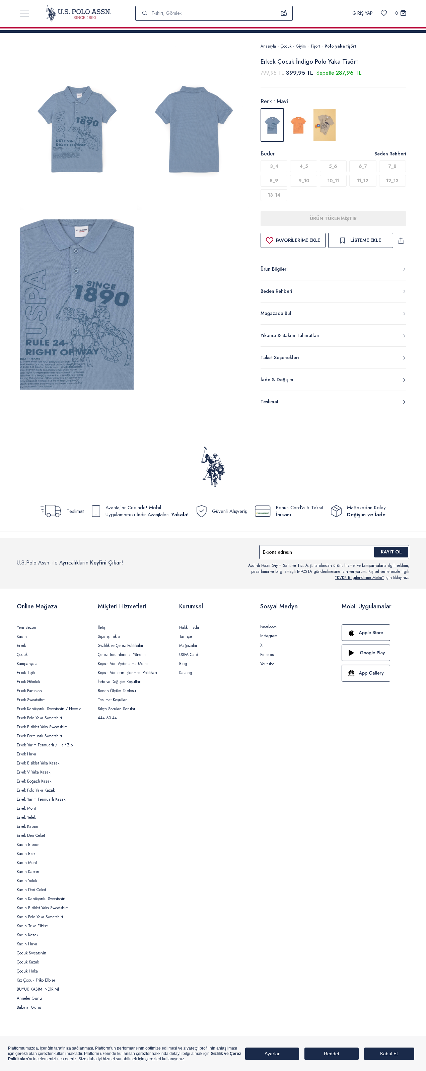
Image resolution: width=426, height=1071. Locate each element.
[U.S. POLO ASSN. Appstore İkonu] (375, 632)
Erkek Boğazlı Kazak (34, 781)
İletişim (104, 627)
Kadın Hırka (27, 944)
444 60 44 (107, 718)
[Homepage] (78, 13)
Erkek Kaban (27, 826)
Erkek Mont (26, 808)
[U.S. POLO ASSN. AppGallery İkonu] (375, 673)
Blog (183, 664)
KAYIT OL (391, 551)
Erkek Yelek (26, 817)
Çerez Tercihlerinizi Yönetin (122, 655)
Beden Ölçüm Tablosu (117, 691)
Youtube (267, 664)
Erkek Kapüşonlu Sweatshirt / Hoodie (49, 709)
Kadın (22, 636)
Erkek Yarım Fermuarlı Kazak (41, 799)
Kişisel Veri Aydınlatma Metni (123, 664)
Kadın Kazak (27, 935)
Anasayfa (268, 46)
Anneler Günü (29, 998)
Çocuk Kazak (28, 962)
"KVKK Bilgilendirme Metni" (359, 578)
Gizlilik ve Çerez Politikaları (121, 646)
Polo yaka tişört (340, 46)
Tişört (315, 46)
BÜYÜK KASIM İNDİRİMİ (38, 989)
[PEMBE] (298, 125)
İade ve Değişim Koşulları (119, 682)
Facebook (268, 626)
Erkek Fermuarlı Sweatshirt (39, 736)
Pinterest (267, 655)
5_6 (333, 166)
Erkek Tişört (27, 673)
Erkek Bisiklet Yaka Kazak (38, 763)
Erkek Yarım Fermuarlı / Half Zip (45, 745)
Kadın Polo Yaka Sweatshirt (40, 917)
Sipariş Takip (109, 636)
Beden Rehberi (390, 153)
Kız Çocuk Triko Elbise (36, 980)
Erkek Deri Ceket (31, 835)
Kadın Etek (26, 854)
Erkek (21, 646)
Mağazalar (188, 646)
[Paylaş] (401, 240)
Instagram (268, 636)
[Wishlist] (384, 13)
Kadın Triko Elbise (32, 926)
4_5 (304, 166)
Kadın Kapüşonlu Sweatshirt (41, 899)
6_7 (363, 166)
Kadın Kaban (28, 872)
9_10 (303, 180)
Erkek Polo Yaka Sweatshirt (39, 718)
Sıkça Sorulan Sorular (116, 709)
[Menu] (24, 13)
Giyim (301, 46)
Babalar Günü (29, 1007)
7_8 (392, 166)
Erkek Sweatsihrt (31, 700)
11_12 (362, 180)
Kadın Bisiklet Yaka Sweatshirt (42, 908)
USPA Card (188, 655)
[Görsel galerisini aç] (77, 129)
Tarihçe (185, 636)
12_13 (392, 180)
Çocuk (286, 46)
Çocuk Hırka (27, 971)
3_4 (274, 166)
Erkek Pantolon (29, 691)
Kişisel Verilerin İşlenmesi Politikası (127, 673)
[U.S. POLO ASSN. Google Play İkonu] (375, 653)
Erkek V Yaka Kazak (33, 772)
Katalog (185, 673)
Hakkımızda (189, 627)
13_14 (274, 195)
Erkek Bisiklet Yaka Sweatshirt (42, 727)
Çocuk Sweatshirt (31, 953)
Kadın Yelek (27, 881)
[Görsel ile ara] (284, 13)
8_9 (274, 180)
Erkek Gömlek (28, 682)
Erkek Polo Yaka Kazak (36, 790)
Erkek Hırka (26, 754)
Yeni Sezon (26, 627)
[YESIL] (324, 125)
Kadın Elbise (28, 845)
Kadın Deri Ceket (31, 890)
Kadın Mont (27, 863)
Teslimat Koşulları (113, 700)
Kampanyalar (28, 664)
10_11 (333, 180)
